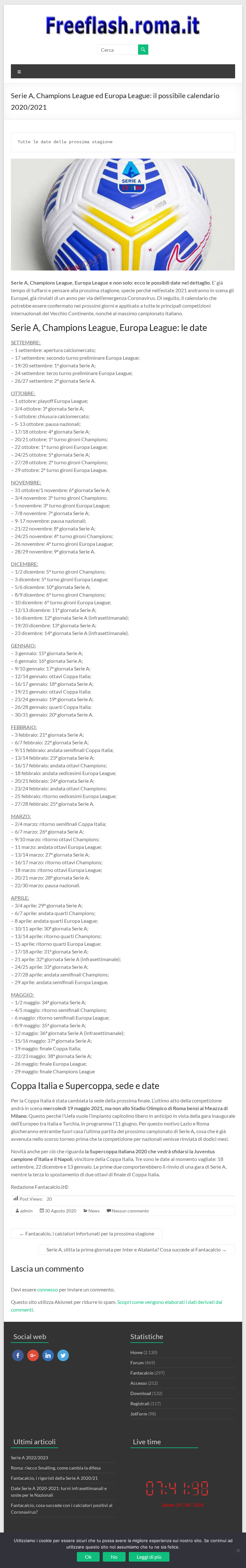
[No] (238, 1550)
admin (26, 1210)
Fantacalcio (141, 1373)
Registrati (140, 1403)
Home (136, 1352)
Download (140, 1393)
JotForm (138, 1413)
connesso (47, 1289)
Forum (137, 1362)
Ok (88, 1557)
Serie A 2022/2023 (29, 1457)
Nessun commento (130, 1210)
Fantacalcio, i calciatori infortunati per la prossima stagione (86, 1233)
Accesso (138, 1383)
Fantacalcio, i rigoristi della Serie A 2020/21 (54, 1478)
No (114, 1557)
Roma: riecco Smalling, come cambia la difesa (56, 1467)
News (94, 1210)
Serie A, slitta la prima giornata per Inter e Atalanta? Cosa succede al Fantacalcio (136, 1249)
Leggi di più (149, 1557)
